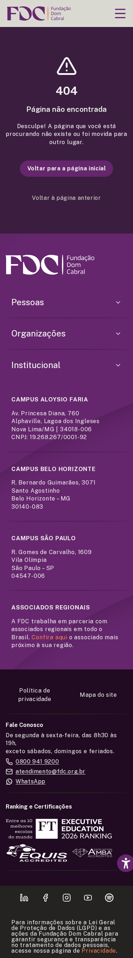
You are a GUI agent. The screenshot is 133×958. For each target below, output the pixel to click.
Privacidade (99, 950)
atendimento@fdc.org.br (50, 771)
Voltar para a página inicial (66, 168)
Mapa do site (98, 694)
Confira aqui (49, 637)
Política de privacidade (34, 694)
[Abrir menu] (120, 13)
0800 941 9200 (37, 761)
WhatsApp (30, 781)
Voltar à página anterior (66, 198)
